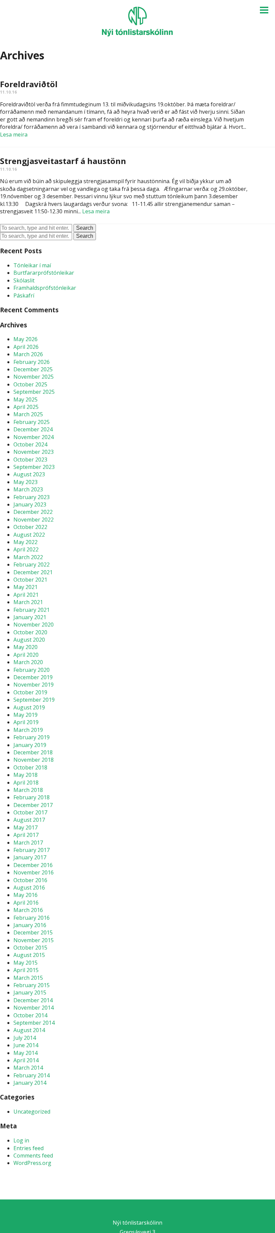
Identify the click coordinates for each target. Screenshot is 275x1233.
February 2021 (31, 609)
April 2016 (26, 902)
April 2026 (26, 347)
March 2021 (28, 602)
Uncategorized (31, 1111)
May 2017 (25, 827)
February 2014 (31, 1075)
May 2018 (25, 775)
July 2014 (24, 1037)
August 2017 (29, 819)
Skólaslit (24, 280)
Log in (21, 1140)
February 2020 (31, 670)
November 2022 (33, 519)
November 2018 (33, 759)
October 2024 (30, 444)
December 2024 (33, 429)
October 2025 (30, 384)
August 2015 (29, 955)
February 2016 (31, 917)
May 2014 (25, 1053)
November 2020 (33, 624)
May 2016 (25, 895)
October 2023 (30, 459)
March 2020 (28, 662)
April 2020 (26, 654)
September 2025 (34, 391)
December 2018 (33, 752)
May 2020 (25, 647)
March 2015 (28, 977)
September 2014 (34, 1022)
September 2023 (34, 467)
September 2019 (34, 699)
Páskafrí (23, 295)
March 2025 (28, 414)
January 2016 (29, 925)
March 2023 (28, 489)
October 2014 (30, 1015)
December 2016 (33, 865)
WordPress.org (32, 1163)
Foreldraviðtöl (29, 84)
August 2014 (29, 1030)
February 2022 (31, 564)
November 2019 (33, 684)
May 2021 (25, 587)
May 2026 (25, 339)
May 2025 (25, 399)
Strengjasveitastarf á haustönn (63, 160)
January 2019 (29, 745)
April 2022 (26, 549)
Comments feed (33, 1155)
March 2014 (28, 1067)
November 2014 (33, 1007)
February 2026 (31, 362)
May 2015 (25, 962)
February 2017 (31, 850)
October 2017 (30, 812)
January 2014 (29, 1082)
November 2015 (33, 940)
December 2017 (33, 805)
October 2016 (30, 880)
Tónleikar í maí (32, 265)
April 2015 (26, 970)
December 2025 (33, 369)
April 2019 (26, 722)
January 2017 (29, 857)
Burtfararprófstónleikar (43, 272)
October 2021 (30, 579)
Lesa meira (14, 134)
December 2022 (33, 512)
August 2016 (29, 887)
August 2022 (29, 534)
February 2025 (31, 422)
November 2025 (33, 376)
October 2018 (30, 767)
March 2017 (28, 842)
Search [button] (84, 228)
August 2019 (29, 707)
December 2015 (33, 932)
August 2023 (29, 474)
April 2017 (26, 835)
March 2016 (28, 910)
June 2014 (25, 1045)
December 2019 (33, 677)
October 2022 (30, 527)
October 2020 (30, 632)
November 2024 (33, 437)
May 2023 (25, 482)
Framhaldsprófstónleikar (44, 287)
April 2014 (26, 1060)
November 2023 (33, 451)
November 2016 (33, 872)
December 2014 (33, 1000)
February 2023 (31, 497)
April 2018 (26, 782)
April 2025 (26, 407)
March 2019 (28, 730)
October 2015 (30, 947)
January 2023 (29, 504)
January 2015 (29, 992)
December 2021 (33, 572)
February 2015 (31, 985)
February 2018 (31, 797)
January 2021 (29, 617)
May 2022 (25, 542)
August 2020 (29, 639)
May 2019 (25, 714)
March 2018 (28, 790)
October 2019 (30, 692)
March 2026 (28, 354)
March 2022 (28, 557)
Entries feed (28, 1148)
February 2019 (31, 737)
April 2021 (26, 594)
